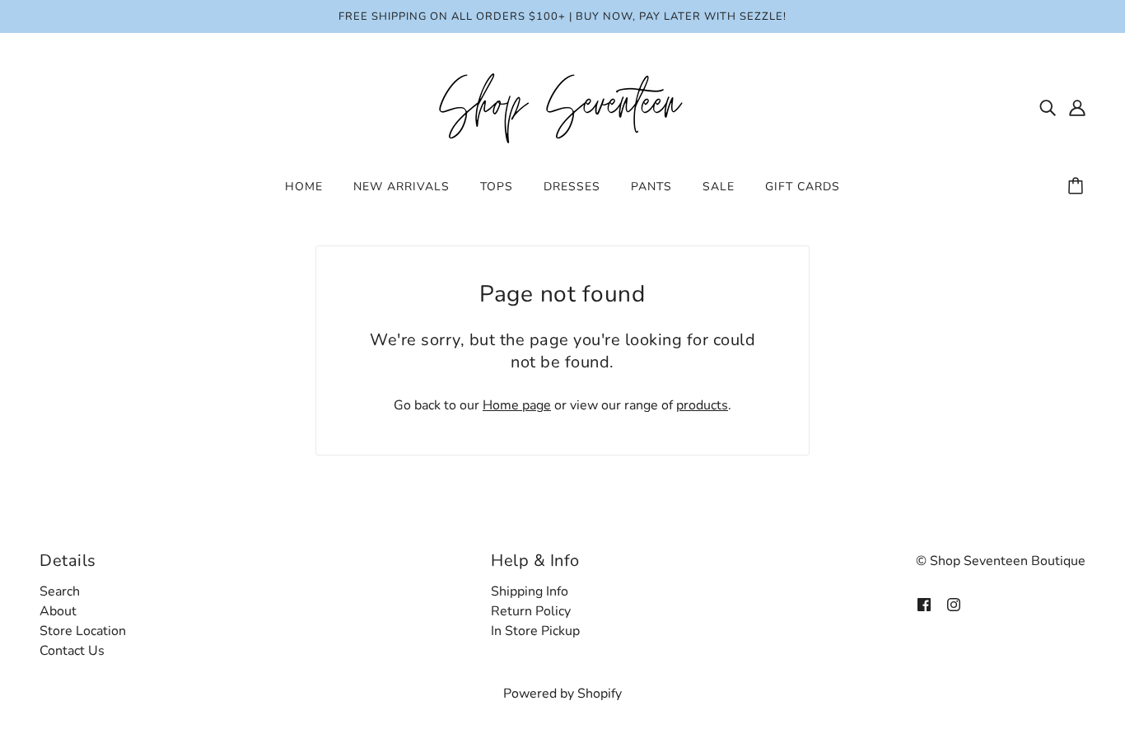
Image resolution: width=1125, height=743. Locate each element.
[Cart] (1078, 187)
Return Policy (531, 611)
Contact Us (72, 651)
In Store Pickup (535, 631)
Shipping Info (529, 591)
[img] (1047, 107)
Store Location (83, 631)
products (702, 405)
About (58, 611)
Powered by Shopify (562, 694)
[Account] (1077, 107)
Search (60, 591)
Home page (517, 405)
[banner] (562, 106)
